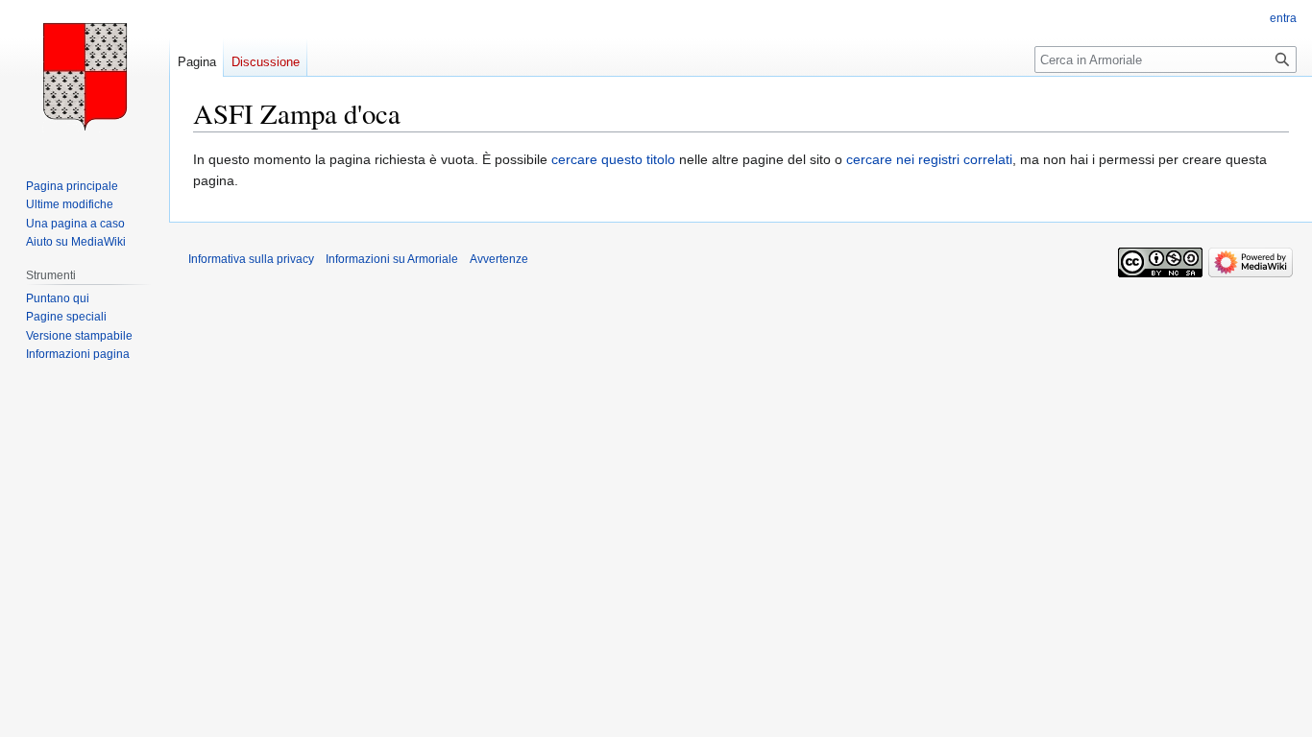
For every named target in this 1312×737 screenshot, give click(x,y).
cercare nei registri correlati (929, 159)
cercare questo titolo (613, 159)
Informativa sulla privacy (251, 259)
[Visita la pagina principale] (84, 77)
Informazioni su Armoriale (392, 259)
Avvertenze (499, 259)
